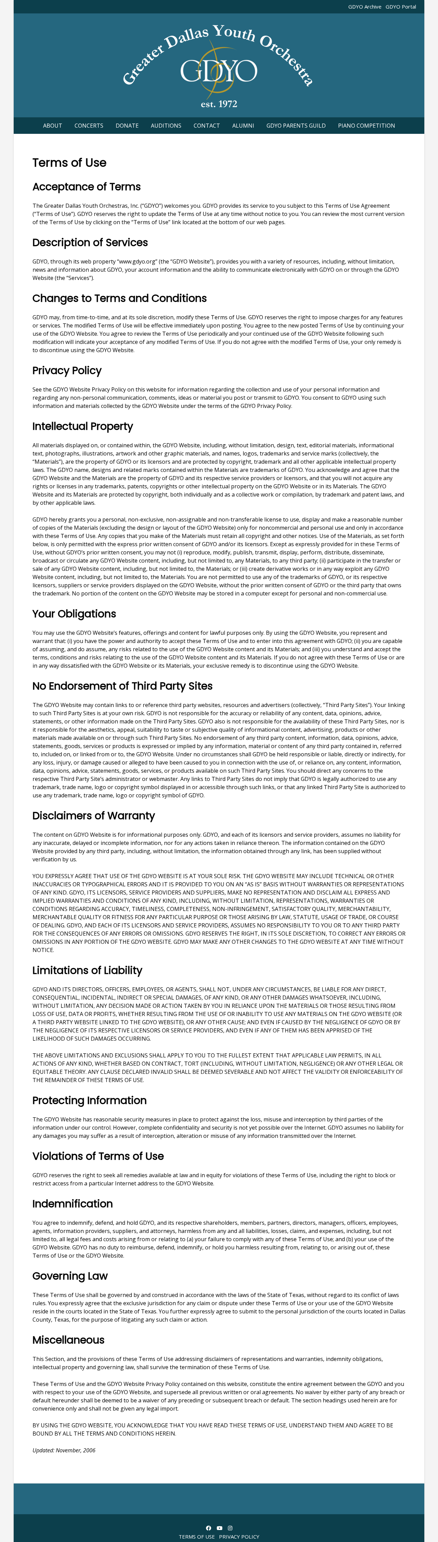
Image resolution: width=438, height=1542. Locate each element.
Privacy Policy (239, 1536)
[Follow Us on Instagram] (230, 1528)
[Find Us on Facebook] (208, 1528)
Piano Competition (366, 125)
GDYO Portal (401, 6)
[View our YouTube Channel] (219, 1528)
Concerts (89, 125)
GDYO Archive (365, 6)
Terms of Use (197, 1536)
